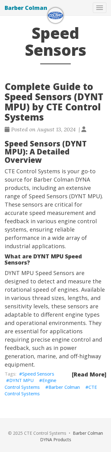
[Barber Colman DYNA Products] (55, 15)
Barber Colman (26, 7)
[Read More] (89, 374)
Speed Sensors (38, 374)
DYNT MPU (21, 380)
